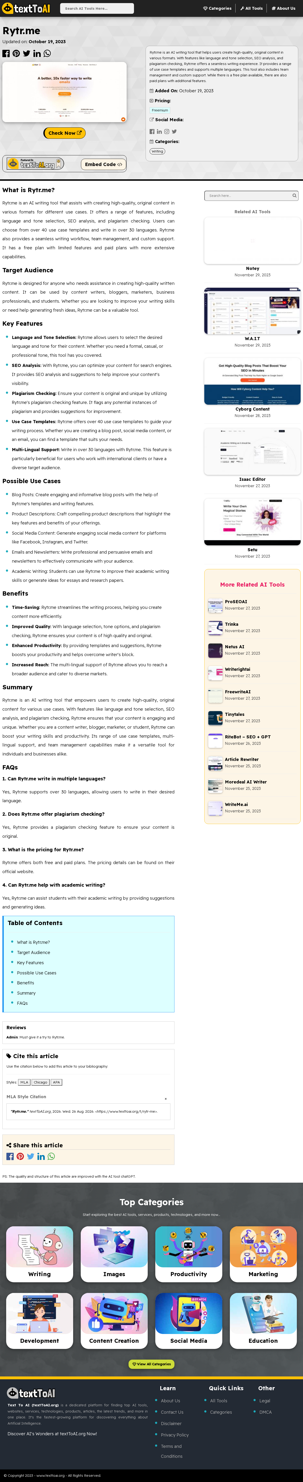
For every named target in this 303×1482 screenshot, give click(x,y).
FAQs (22, 1003)
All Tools (218, 1400)
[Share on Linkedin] (37, 55)
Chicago (40, 1082)
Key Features (30, 962)
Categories (221, 1412)
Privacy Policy (175, 1435)
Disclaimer (171, 1423)
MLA (24, 1082)
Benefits (25, 983)
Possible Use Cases (36, 973)
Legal (264, 1400)
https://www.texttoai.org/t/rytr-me (126, 1111)
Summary (26, 993)
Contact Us (172, 1412)
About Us (170, 1400)
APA (56, 1082)
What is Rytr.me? (33, 942)
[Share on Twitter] (27, 55)
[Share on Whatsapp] (47, 55)
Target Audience (33, 952)
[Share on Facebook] (6, 55)
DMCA (265, 1412)
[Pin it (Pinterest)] (17, 55)
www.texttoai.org (50, 1475)
